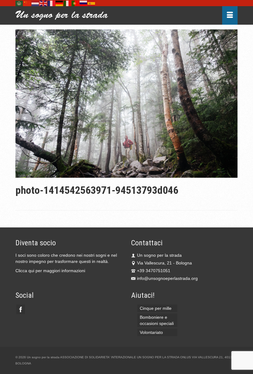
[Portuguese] (76, 3)
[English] (43, 3)
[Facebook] (20, 309)
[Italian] (68, 3)
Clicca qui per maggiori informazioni (50, 270)
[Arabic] (19, 3)
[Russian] (84, 3)
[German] (60, 3)
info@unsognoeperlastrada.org (167, 278)
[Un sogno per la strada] (97, 15)
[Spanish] (92, 3)
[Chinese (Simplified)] (27, 3)
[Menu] (230, 15)
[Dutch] (35, 3)
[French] (52, 3)
